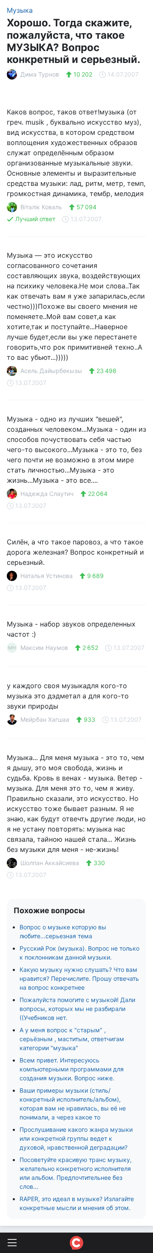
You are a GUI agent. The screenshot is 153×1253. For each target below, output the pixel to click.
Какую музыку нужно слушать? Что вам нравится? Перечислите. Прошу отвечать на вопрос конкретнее (79, 978)
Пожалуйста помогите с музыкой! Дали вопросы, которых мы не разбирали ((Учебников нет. (77, 1008)
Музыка (20, 10)
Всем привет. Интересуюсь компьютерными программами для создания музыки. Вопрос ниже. (72, 1069)
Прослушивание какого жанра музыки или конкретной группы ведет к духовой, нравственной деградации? (76, 1138)
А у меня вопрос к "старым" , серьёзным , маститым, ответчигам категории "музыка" (72, 1038)
